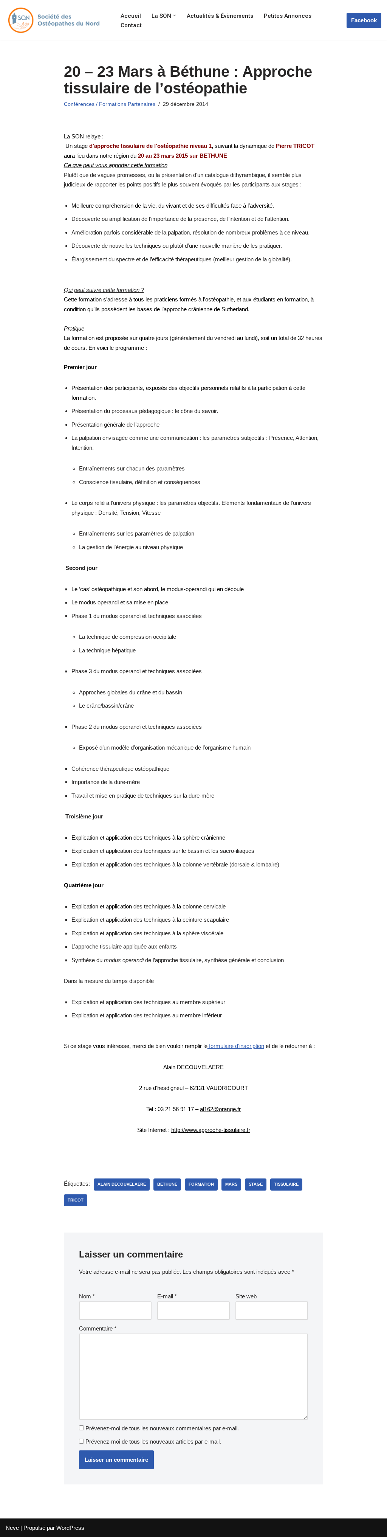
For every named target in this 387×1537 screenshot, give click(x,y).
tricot (76, 1200)
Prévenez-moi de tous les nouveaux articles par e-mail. (153, 1441)
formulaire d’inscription (235, 1046)
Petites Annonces (287, 15)
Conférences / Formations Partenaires (109, 104)
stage (256, 1184)
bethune (167, 1184)
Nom (87, 1296)
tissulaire (286, 1184)
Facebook (364, 20)
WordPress (70, 1528)
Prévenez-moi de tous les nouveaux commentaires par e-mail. (162, 1428)
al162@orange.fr (220, 1109)
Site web (246, 1296)
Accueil (131, 15)
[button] (174, 15)
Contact (131, 25)
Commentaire (97, 1328)
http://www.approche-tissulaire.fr (210, 1130)
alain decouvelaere (122, 1184)
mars (231, 1184)
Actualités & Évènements (220, 15)
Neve (12, 1528)
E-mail (167, 1296)
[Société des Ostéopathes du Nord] (53, 20)
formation (201, 1184)
